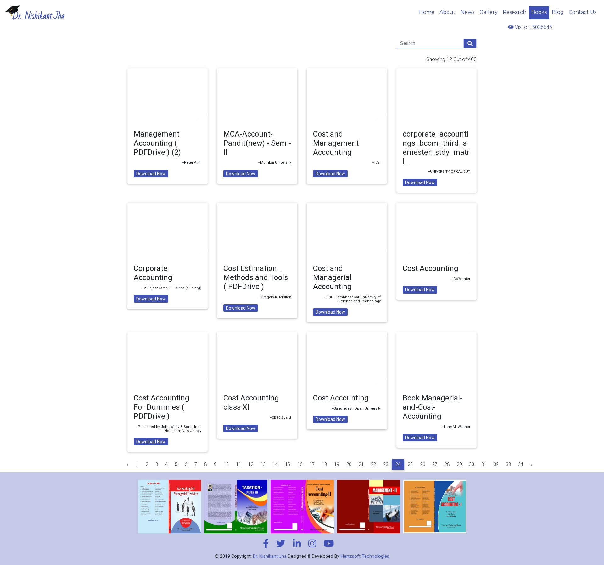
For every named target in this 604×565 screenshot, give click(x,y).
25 (410, 464)
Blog (558, 12)
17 (312, 464)
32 (496, 464)
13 (263, 464)
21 (361, 464)
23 (385, 464)
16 (299, 464)
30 (471, 464)
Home (426, 12)
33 (508, 464)
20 (348, 464)
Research (514, 12)
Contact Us (582, 12)
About (447, 12)
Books (539, 12)
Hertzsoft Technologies (365, 556)
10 (226, 464)
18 (324, 464)
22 (373, 464)
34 (520, 464)
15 (287, 464)
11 (238, 464)
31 (483, 464)
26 (422, 464)
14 (275, 464)
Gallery (488, 12)
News (467, 12)
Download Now (151, 173)
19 (336, 464)
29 (459, 464)
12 (250, 464)
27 (434, 464)
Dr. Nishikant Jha (270, 556)
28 (447, 464)
